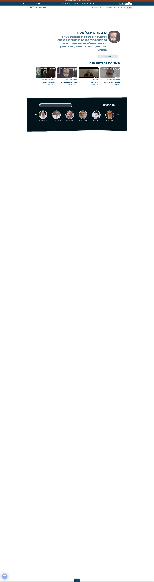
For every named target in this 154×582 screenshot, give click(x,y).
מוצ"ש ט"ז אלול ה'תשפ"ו (118, 7)
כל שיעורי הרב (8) (108, 56)
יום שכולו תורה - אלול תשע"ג (48, 79)
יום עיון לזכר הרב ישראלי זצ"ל (113, 79)
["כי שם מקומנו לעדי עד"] (46, 77)
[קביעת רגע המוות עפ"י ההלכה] (110, 77)
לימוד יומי (129, 7)
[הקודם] (36, 115)
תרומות (64, 3)
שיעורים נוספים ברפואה (71, 79)
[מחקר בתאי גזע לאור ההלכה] (67, 77)
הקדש (31, 7)
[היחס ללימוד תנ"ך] (89, 77)
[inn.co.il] (39, 3)
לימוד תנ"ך (95, 79)
